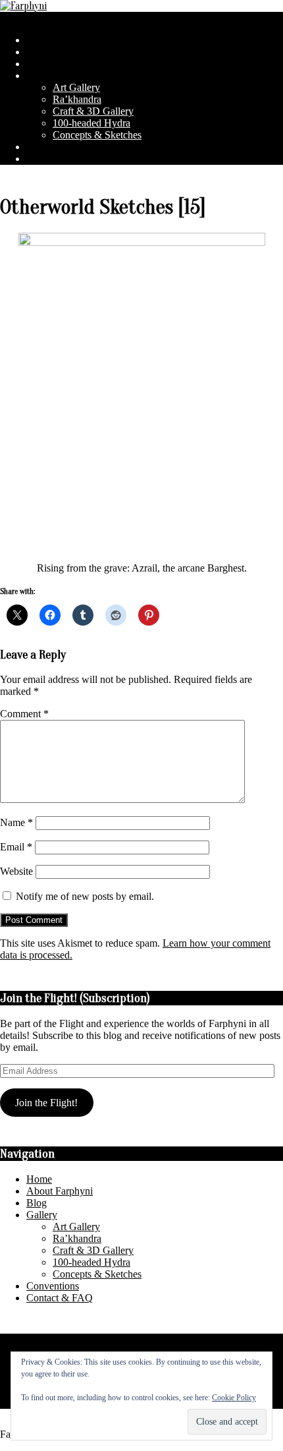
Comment (24, 713)
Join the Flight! (46, 1102)
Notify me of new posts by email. (85, 896)
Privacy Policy (30, 1339)
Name (16, 822)
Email (16, 846)
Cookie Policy (234, 1397)
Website (16, 871)
